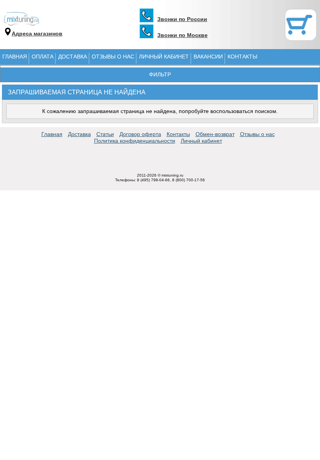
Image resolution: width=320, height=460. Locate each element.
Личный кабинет (164, 56)
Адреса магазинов (37, 33)
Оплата (42, 56)
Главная (14, 56)
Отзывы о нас (113, 56)
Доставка (72, 56)
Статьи (105, 134)
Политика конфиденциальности (134, 141)
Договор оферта (140, 134)
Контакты (242, 56)
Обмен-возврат (215, 134)
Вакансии (208, 56)
